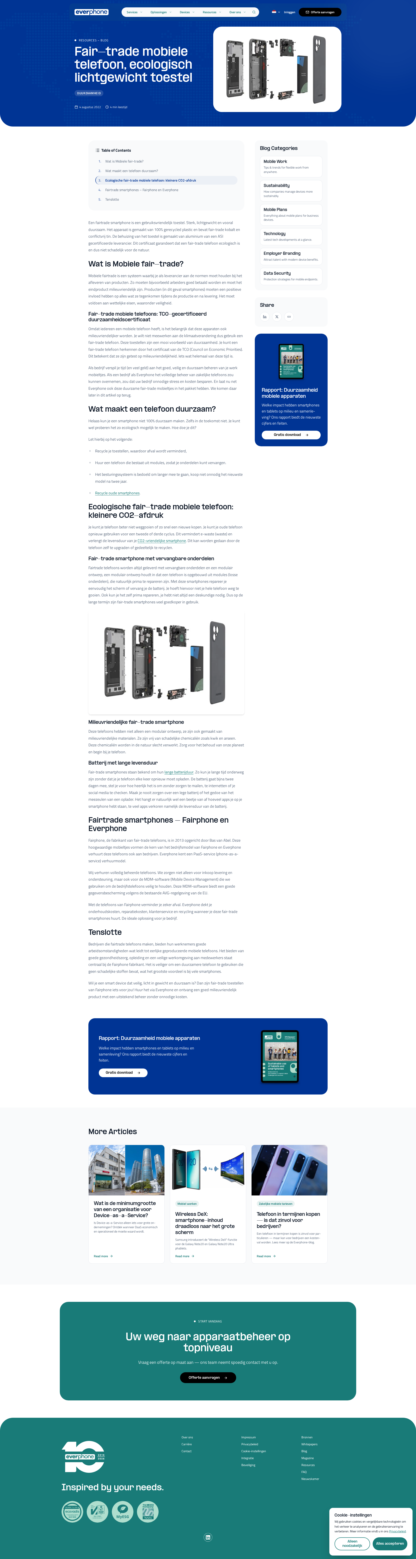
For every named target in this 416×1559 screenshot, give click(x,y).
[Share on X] (277, 317)
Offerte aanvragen (323, 12)
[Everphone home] (92, 12)
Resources (209, 12)
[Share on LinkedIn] (265, 317)
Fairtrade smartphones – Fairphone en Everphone (138, 189)
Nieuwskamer (310, 1479)
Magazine (307, 1458)
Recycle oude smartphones (117, 493)
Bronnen (307, 1437)
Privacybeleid (249, 1444)
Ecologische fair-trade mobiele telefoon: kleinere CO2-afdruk (147, 180)
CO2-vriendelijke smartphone (162, 541)
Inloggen (289, 12)
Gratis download (287, 435)
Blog (105, 40)
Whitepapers (309, 1444)
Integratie (247, 1458)
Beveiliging (248, 1465)
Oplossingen (159, 12)
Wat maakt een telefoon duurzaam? (128, 170)
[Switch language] (276, 12)
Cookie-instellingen (253, 1451)
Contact (187, 1451)
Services (132, 12)
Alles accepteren (390, 1544)
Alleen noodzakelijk (352, 1544)
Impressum (248, 1437)
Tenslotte (108, 199)
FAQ (304, 1472)
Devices (185, 12)
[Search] (253, 12)
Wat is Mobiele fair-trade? (120, 161)
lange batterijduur (178, 772)
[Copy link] (289, 317)
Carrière (187, 1444)
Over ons (235, 12)
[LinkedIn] (208, 1537)
